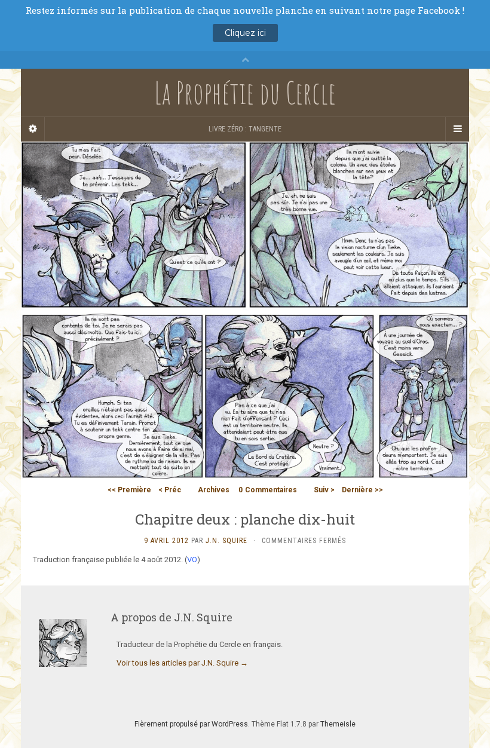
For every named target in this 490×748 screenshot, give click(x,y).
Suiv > (324, 490)
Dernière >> (362, 490)
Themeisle (338, 724)
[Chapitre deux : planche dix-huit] (245, 309)
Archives (213, 490)
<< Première (129, 490)
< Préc (169, 490)
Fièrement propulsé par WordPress (191, 724)
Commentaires (267, 490)
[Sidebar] (33, 129)
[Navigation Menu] (457, 129)
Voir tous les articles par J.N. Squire (182, 662)
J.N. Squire (226, 541)
